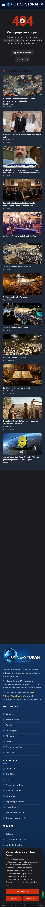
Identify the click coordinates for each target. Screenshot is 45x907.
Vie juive (24, 59)
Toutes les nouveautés (16, 818)
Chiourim (10, 736)
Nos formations (13, 790)
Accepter (31, 898)
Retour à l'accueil (24, 52)
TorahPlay (10, 774)
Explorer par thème (15, 802)
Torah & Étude (12, 720)
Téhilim (9, 834)
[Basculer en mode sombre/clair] (42, 4)
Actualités (11, 714)
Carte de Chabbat (14, 845)
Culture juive (12, 731)
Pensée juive (12, 725)
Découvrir (10, 768)
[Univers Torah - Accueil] (24, 4)
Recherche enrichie (15, 812)
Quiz (8, 779)
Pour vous (11, 796)
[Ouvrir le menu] (3, 4)
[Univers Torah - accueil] (22, 656)
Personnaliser (22, 891)
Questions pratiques (15, 785)
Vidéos (9, 742)
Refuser (14, 898)
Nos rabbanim (12, 807)
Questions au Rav (14, 747)
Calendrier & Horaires (16, 839)
